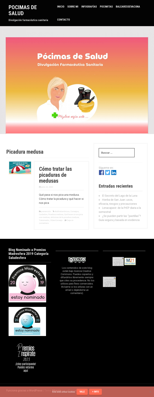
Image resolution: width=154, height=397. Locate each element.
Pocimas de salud (23, 10)
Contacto (63, 19)
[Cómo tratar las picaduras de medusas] (20, 167)
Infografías (89, 6)
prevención (46, 211)
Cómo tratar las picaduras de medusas (55, 175)
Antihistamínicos (62, 211)
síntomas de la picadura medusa (65, 217)
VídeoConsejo (56, 220)
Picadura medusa (55, 214)
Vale (82, 391)
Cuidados (43, 214)
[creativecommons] (77, 260)
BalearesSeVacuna (128, 6)
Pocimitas (106, 6)
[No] (150, 391)
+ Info (95, 391)
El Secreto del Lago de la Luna (119, 195)
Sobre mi (72, 6)
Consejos (74, 211)
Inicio (60, 6)
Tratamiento (44, 220)
